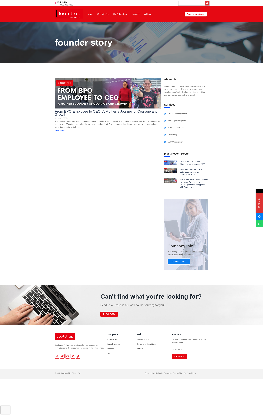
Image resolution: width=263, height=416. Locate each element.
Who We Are (103, 14)
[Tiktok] (78, 356)
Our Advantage (120, 14)
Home (90, 14)
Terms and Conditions (146, 344)
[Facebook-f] (57, 356)
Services (136, 14)
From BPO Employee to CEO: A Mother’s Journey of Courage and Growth (106, 113)
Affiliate (147, 14)
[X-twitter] (73, 356)
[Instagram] (67, 356)
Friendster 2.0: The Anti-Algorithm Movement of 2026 (192, 163)
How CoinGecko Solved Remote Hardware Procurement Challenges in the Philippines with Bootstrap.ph (194, 183)
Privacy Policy (143, 339)
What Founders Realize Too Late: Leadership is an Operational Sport (192, 171)
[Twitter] (62, 356)
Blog (109, 353)
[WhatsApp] (259, 223)
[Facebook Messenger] (259, 216)
